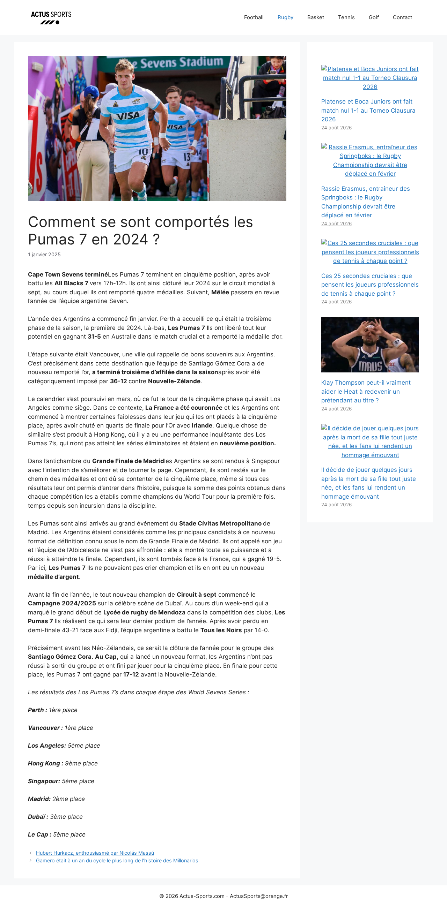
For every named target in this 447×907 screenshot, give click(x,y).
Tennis (346, 17)
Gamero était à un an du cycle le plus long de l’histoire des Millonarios (117, 860)
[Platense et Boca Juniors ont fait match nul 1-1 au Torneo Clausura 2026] (370, 86)
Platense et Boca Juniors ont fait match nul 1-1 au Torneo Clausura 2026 (368, 110)
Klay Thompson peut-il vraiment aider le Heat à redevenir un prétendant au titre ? (366, 391)
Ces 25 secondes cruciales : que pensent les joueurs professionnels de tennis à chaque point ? (370, 284)
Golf (374, 17)
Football (254, 17)
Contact (402, 17)
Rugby (285, 17)
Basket (315, 17)
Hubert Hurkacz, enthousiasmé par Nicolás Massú (95, 853)
